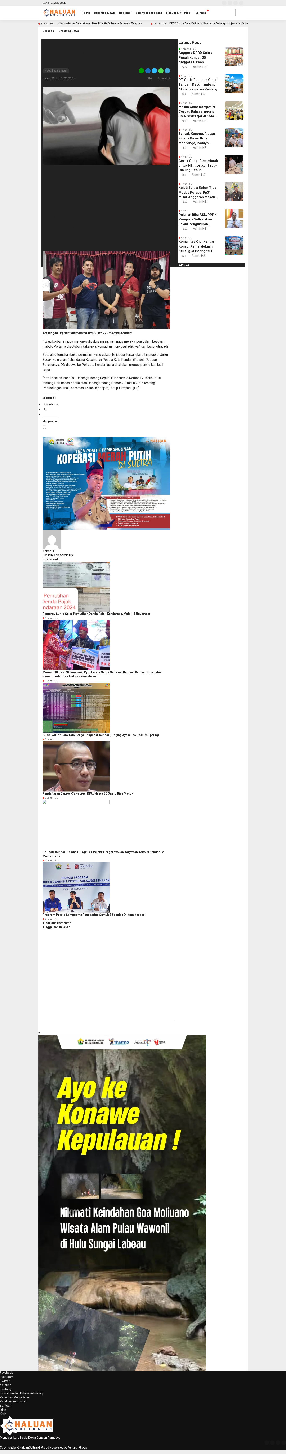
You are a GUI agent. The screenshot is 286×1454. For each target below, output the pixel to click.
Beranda (48, 31)
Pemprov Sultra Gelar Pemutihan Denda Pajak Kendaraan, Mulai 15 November (96, 613)
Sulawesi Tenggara (148, 12)
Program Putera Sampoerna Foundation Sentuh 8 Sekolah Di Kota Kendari (94, 914)
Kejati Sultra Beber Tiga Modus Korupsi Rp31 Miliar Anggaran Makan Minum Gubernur (197, 192)
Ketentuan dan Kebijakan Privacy (21, 1393)
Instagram (7, 1376)
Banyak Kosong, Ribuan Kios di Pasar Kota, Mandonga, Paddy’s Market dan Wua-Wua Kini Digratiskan (197, 139)
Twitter (5, 1381)
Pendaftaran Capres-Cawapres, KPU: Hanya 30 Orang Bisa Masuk (88, 793)
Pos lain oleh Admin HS (58, 555)
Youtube (5, 1385)
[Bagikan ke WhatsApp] (161, 70)
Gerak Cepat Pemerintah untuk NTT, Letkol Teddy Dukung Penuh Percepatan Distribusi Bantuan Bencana (198, 166)
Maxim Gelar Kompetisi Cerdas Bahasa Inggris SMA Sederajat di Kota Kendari (197, 112)
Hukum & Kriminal (178, 12)
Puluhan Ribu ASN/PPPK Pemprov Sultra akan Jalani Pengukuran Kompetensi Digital (197, 220)
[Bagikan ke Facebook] (148, 70)
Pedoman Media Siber (14, 1397)
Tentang (5, 1389)
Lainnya (200, 12)
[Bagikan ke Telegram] (167, 70)
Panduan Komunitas (13, 1401)
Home (85, 12)
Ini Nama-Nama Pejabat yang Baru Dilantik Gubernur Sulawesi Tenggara (99, 23)
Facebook (6, 1372)
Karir (3, 1413)
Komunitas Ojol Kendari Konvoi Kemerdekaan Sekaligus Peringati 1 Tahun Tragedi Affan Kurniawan (197, 246)
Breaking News (104, 12)
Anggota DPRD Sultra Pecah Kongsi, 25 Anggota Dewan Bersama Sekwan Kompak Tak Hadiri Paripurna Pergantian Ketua (196, 58)
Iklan (3, 1409)
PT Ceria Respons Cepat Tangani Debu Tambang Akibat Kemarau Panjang (198, 84)
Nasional (125, 12)
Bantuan (5, 1405)
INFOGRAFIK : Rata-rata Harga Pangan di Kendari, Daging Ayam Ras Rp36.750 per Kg (101, 735)
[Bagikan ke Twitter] (154, 70)
